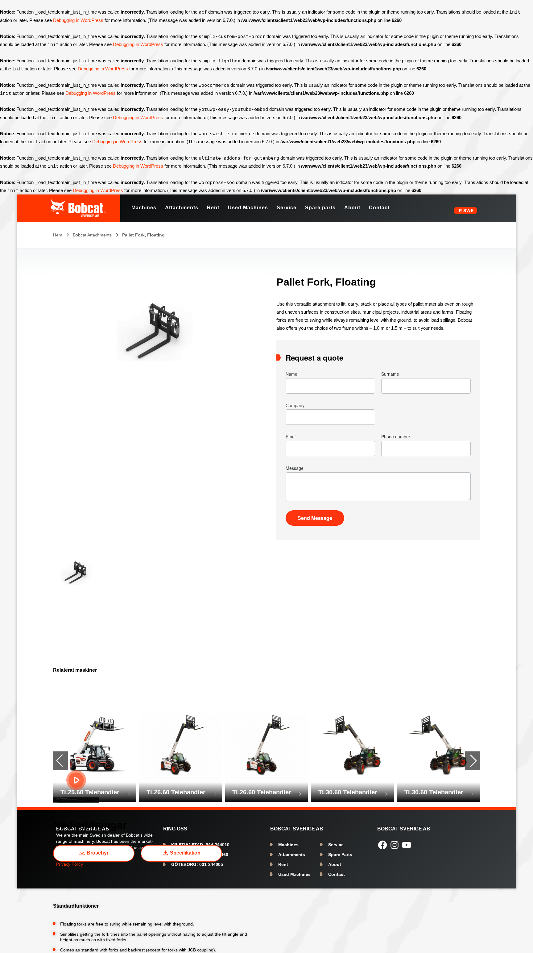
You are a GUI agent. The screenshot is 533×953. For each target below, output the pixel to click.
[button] (472, 760)
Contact (336, 874)
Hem (57, 234)
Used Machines (294, 874)
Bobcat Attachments (92, 234)
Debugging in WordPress (78, 20)
